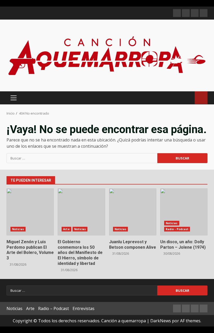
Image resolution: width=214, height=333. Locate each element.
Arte (66, 229)
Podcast (201, 97)
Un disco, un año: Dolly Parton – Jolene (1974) (183, 211)
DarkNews (160, 321)
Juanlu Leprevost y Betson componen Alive (132, 211)
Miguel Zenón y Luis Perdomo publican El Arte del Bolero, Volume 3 (30, 211)
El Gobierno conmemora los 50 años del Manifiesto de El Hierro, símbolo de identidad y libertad (81, 211)
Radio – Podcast (53, 308)
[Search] (188, 98)
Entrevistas (83, 308)
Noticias (18, 229)
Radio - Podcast (177, 229)
